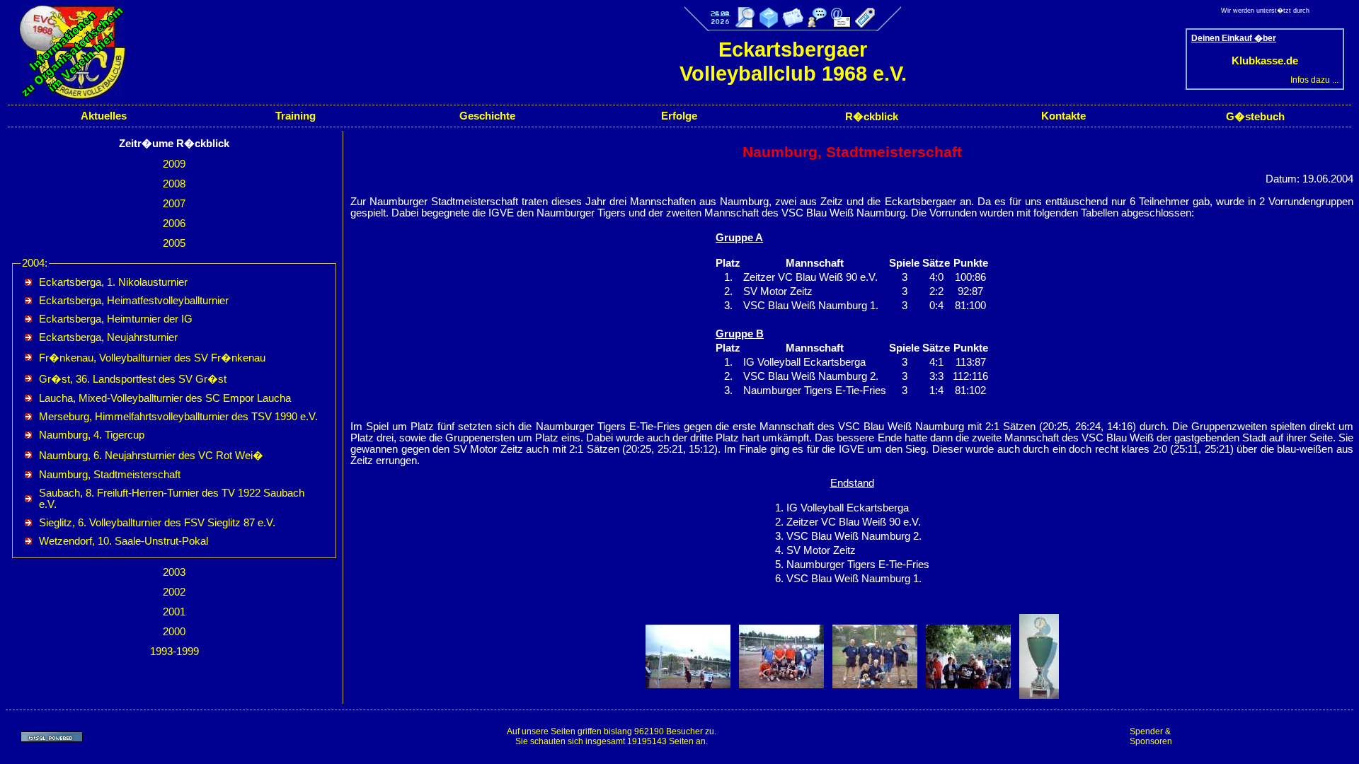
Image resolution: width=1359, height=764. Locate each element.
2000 (174, 631)
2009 (174, 164)
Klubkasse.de (1265, 60)
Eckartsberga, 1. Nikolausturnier (113, 282)
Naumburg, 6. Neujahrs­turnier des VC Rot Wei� (151, 455)
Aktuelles (104, 116)
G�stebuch (1255, 116)
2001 (174, 612)
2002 (174, 592)
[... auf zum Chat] (817, 18)
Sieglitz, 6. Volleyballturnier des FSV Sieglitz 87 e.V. (157, 522)
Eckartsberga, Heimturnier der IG (116, 319)
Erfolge (679, 116)
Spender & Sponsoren (1151, 736)
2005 (174, 243)
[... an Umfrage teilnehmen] (768, 24)
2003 (174, 572)
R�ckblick (871, 116)
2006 (174, 223)
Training (295, 116)
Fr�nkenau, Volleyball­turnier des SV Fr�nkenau (152, 358)
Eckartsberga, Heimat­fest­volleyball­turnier (134, 300)
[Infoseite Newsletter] (792, 24)
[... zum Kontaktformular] (840, 24)
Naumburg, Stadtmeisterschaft (109, 474)
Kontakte (1063, 116)
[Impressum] (865, 24)
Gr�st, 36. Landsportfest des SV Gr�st (132, 379)
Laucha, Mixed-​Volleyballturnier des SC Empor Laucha (165, 398)
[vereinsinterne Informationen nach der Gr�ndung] (65, 95)
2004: (34, 263)
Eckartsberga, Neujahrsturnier (108, 337)
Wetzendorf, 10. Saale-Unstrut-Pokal (123, 541)
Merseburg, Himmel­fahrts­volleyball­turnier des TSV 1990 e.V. (178, 416)
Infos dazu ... (1314, 80)
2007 (174, 203)
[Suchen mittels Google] (744, 24)
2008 (174, 184)
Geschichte (487, 116)
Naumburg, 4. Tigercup (91, 435)
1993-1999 (174, 651)
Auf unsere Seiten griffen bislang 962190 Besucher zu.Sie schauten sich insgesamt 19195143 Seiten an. (611, 736)
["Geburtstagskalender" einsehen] (720, 24)
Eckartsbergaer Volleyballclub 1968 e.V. (793, 61)
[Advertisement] (1267, 736)
